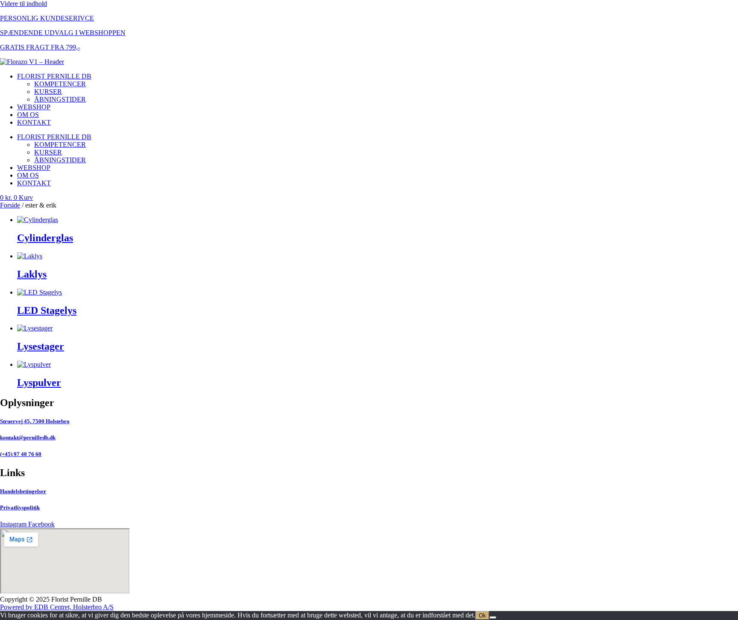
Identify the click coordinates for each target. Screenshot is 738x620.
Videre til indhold (23, 3)
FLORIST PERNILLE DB (54, 76)
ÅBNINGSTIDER (60, 99)
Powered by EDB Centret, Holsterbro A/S (57, 607)
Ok (482, 615)
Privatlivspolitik (20, 507)
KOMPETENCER (60, 84)
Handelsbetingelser (23, 491)
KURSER (48, 91)
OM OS (28, 114)
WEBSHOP (33, 107)
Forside (10, 205)
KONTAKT (34, 122)
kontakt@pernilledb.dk (28, 437)
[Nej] (492, 617)
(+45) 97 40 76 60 (20, 454)
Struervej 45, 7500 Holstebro (35, 421)
